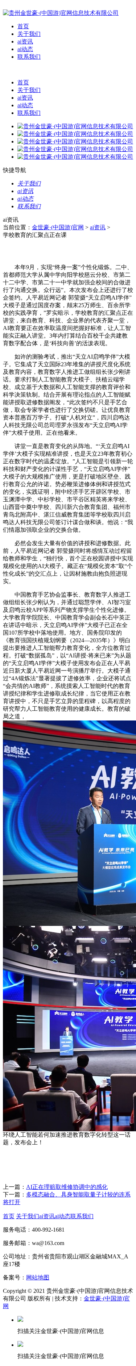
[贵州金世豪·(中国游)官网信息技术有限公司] (61, 13)
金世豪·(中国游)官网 (58, 227)
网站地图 (37, 1277)
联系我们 (29, 57)
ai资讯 (25, 41)
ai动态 (25, 49)
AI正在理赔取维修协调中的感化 (67, 1187)
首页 (23, 26)
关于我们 (29, 34)
